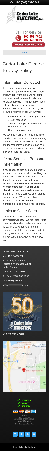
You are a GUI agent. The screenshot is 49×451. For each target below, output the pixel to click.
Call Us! (24, 2)
